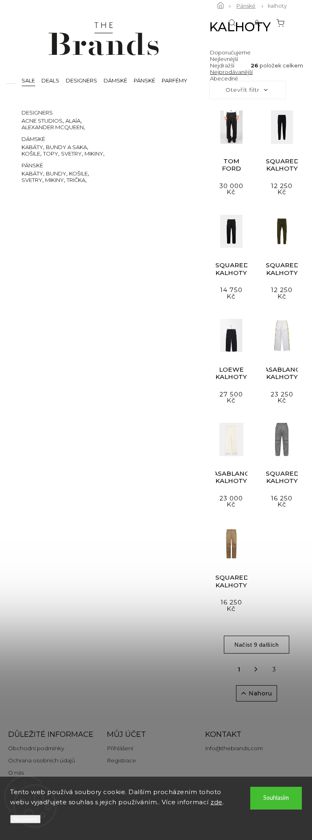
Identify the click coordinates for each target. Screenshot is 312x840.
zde (216, 802)
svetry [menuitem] (71, 153)
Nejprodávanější (231, 72)
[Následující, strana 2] (256, 669)
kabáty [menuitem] (32, 147)
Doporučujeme (230, 52)
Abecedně (224, 78)
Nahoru (260, 693)
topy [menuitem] (50, 153)
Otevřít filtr (242, 89)
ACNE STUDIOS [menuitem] (42, 120)
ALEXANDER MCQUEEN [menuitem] (53, 127)
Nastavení (25, 819)
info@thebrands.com (234, 748)
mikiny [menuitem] (93, 153)
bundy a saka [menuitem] (66, 147)
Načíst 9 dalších (256, 644)
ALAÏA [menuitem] (72, 120)
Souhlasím (276, 798)
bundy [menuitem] (56, 173)
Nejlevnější (224, 59)
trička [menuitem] (76, 180)
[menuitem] (28, 80)
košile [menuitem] (31, 153)
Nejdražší (222, 65)
